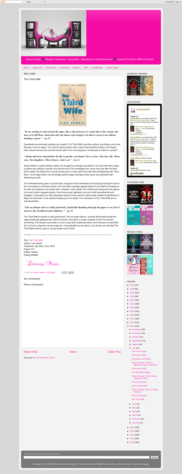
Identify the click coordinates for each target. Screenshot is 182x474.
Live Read (64, 67)
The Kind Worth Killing (141, 372)
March (135, 415)
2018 (132, 315)
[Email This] (62, 272)
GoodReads (97, 67)
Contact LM (51, 67)
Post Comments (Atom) (45, 358)
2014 (132, 427)
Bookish (76, 67)
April (134, 411)
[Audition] (133, 203)
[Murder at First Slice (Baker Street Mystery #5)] (133, 274)
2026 (132, 285)
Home (26, 67)
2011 (132, 438)
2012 (132, 435)
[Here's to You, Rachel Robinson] (146, 224)
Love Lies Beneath (139, 386)
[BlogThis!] (65, 272)
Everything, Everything (141, 359)
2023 (132, 296)
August (135, 344)
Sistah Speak (112, 67)
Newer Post (30, 351)
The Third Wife (36, 240)
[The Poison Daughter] (146, 253)
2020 (132, 307)
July (134, 348)
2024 (132, 293)
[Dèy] (146, 95)
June (134, 404)
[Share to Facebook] (70, 272)
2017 (132, 319)
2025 (132, 289)
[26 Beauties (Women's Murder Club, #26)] (146, 204)
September (137, 341)
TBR (86, 67)
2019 (132, 311)
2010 (132, 442)
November (136, 333)
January (135, 423)
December (136, 329)
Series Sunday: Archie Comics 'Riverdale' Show (144, 377)
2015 (132, 326)
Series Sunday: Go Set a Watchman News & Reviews (144, 363)
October (135, 337)
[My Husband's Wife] (133, 253)
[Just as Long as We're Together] (133, 224)
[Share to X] (67, 272)
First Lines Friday (139, 351)
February (136, 419)
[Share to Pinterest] (72, 272)
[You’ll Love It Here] (146, 274)
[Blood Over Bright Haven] (133, 95)
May (134, 408)
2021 (132, 304)
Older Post (114, 351)
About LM (37, 67)
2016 (132, 322)
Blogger (145, 464)
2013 (132, 431)
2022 (132, 300)
